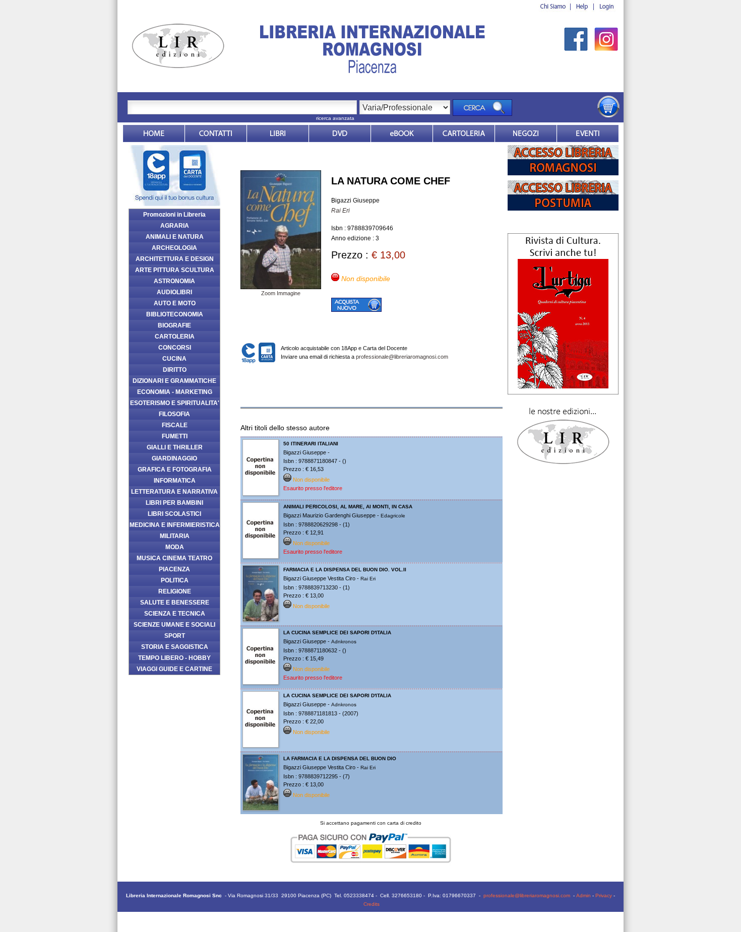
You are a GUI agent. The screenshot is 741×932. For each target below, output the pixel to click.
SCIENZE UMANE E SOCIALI (174, 624)
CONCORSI (174, 347)
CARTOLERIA (175, 336)
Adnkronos (343, 641)
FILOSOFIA (174, 414)
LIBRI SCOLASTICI (174, 513)
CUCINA (174, 358)
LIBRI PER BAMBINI (174, 502)
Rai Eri (340, 210)
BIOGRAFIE (174, 325)
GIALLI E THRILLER (175, 447)
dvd (340, 133)
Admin (583, 895)
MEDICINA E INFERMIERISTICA (175, 524)
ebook (402, 133)
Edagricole (393, 515)
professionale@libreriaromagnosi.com (402, 357)
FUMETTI (175, 436)
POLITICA (175, 580)
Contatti (215, 133)
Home (153, 133)
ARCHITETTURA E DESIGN (175, 258)
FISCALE (175, 425)
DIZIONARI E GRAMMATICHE (174, 380)
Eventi (588, 133)
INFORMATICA (175, 480)
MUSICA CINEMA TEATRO (174, 558)
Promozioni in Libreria (174, 214)
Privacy (603, 895)
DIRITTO (175, 369)
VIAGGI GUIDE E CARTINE (174, 669)
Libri (277, 133)
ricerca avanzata (335, 118)
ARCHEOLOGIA (174, 247)
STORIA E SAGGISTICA (174, 646)
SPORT (174, 635)
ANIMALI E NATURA (175, 236)
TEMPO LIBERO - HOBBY (174, 657)
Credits (371, 904)
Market (464, 133)
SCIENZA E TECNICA (174, 613)
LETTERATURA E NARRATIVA (174, 491)
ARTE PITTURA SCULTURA (174, 270)
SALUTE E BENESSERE (174, 602)
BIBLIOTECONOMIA (174, 314)
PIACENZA (174, 569)
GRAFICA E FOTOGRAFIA (175, 469)
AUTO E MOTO (175, 303)
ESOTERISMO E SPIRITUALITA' (174, 403)
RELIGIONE (174, 591)
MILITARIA (175, 536)
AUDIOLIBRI (174, 292)
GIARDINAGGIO (174, 458)
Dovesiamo (526, 133)
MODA (174, 547)
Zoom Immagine (280, 293)
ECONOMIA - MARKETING (174, 391)
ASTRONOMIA (174, 281)
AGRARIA (174, 225)
